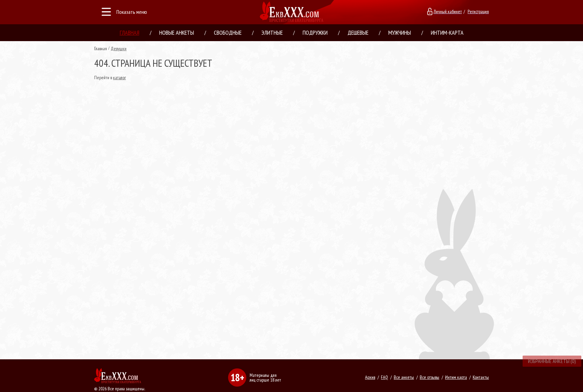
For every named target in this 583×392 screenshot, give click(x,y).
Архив (370, 377)
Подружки (315, 32)
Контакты (481, 377)
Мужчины (399, 32)
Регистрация (478, 11)
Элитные (272, 32)
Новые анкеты (176, 32)
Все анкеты (404, 377)
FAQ (384, 377)
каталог (119, 77)
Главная (129, 32)
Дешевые (358, 32)
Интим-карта (447, 32)
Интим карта (456, 377)
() (552, 361)
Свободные (228, 32)
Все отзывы (429, 377)
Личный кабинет (448, 11)
